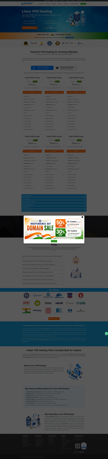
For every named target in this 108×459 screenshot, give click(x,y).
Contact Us (54, 241)
